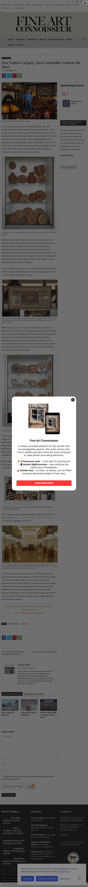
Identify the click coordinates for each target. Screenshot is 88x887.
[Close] (73, 400)
